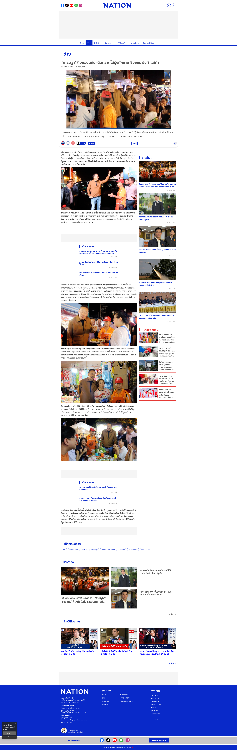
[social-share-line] (76, 5)
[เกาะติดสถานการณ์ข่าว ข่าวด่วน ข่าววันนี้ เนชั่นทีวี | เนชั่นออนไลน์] (117, 5)
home (104, 695)
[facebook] (102, 742)
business (105, 704)
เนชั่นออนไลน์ (145, 550)
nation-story (125, 698)
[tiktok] (108, 742)
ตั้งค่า (9, 737)
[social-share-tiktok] (67, 5)
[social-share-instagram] (80, 5)
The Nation (154, 695)
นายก (64, 550)
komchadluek (155, 701)
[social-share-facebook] (62, 5)
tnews (153, 717)
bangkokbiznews (156, 704)
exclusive (105, 701)
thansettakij (154, 720)
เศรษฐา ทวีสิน (73, 550)
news (103, 698)
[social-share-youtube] (71, 5)
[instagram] (128, 742)
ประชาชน (122, 550)
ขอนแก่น (104, 550)
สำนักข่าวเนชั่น (132, 550)
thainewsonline (156, 714)
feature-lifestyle (126, 701)
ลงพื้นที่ (84, 550)
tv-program (124, 695)
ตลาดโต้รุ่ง (94, 550)
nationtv (153, 707)
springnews (154, 710)
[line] (121, 742)
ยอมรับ (9, 733)
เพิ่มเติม (5, 729)
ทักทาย (113, 550)
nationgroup (155, 698)
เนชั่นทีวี (112, 747)
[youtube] (115, 742)
